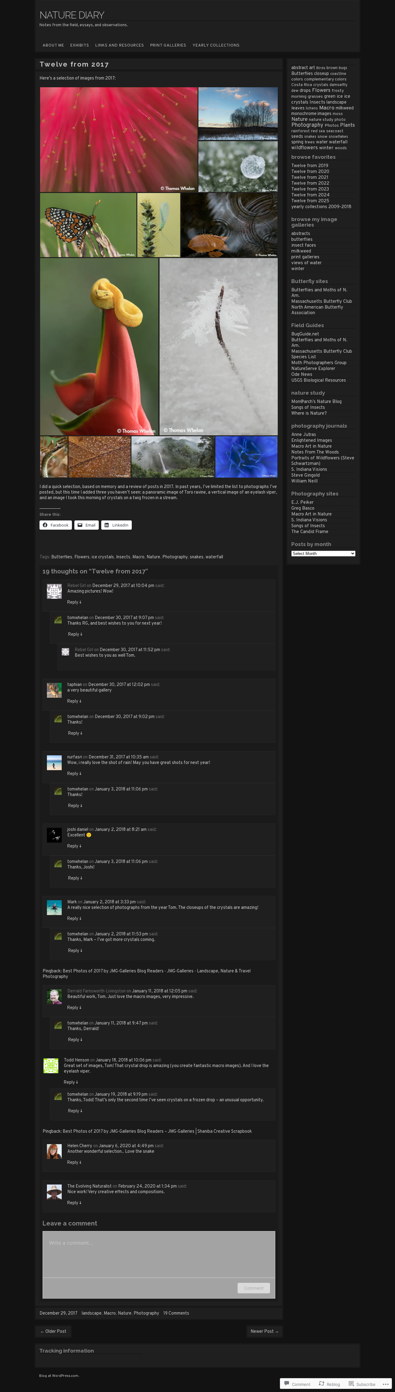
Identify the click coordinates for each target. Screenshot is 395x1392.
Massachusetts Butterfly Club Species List (321, 354)
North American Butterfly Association (317, 310)
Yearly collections (216, 45)
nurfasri (74, 757)
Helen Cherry (79, 1146)
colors (297, 79)
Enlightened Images (311, 441)
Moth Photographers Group (319, 363)
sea (322, 131)
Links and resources (119, 45)
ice (340, 96)
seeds (297, 137)
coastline (338, 74)
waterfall (214, 557)
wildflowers (304, 148)
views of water (306, 263)
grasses (315, 96)
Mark (72, 902)
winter (326, 148)
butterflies (302, 240)
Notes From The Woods (315, 452)
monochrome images (311, 114)
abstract (299, 68)
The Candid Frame (309, 532)
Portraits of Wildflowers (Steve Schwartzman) (322, 461)
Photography (175, 557)
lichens (312, 108)
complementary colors (325, 79)
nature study (321, 119)
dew (294, 90)
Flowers (81, 557)
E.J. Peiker (302, 503)
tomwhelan (77, 618)
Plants (347, 125)
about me (53, 45)
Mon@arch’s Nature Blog (316, 402)
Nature (153, 557)
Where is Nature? (309, 414)
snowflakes (338, 136)
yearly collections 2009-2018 (321, 207)
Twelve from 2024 (310, 195)
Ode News (301, 375)
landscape (92, 1313)
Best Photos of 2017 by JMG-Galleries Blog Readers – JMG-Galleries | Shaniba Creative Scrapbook (157, 1131)
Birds (320, 68)
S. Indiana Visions (309, 470)
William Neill (304, 481)
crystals (320, 85)
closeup (321, 73)
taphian (74, 685)
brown (332, 68)
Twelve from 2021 (309, 178)
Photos (332, 125)
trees (310, 142)
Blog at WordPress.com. (59, 1376)
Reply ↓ (74, 602)
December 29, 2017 (58, 1313)
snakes (196, 557)
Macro (138, 557)
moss (338, 114)
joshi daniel (77, 829)
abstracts (300, 234)
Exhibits (79, 45)
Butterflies (61, 557)
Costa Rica (301, 85)
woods (341, 148)
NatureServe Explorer (313, 369)
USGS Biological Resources (318, 381)
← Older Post (53, 1331)
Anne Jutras (303, 435)
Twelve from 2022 (310, 184)
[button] (119, 140)
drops (305, 91)
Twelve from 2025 (310, 201)
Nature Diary (72, 15)
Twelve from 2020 (310, 172)
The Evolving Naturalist (89, 1186)
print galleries (305, 257)
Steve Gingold (305, 475)
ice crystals (103, 557)
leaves (298, 108)
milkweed (345, 108)
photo (340, 119)
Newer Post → (265, 1331)
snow (322, 136)
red (314, 131)
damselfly (338, 85)
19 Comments (176, 1313)
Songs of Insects (308, 408)
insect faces (303, 245)
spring (297, 142)
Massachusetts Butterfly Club (321, 302)
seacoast (334, 131)
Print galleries (168, 45)
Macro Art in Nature (311, 447)
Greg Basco (302, 508)
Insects (123, 557)
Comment (254, 1288)
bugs (343, 68)
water (322, 142)
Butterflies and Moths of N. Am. (319, 293)
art (312, 68)
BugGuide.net (305, 334)
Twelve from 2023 (310, 189)
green (329, 97)
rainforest (300, 131)
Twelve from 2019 (309, 166)
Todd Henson (76, 1060)
